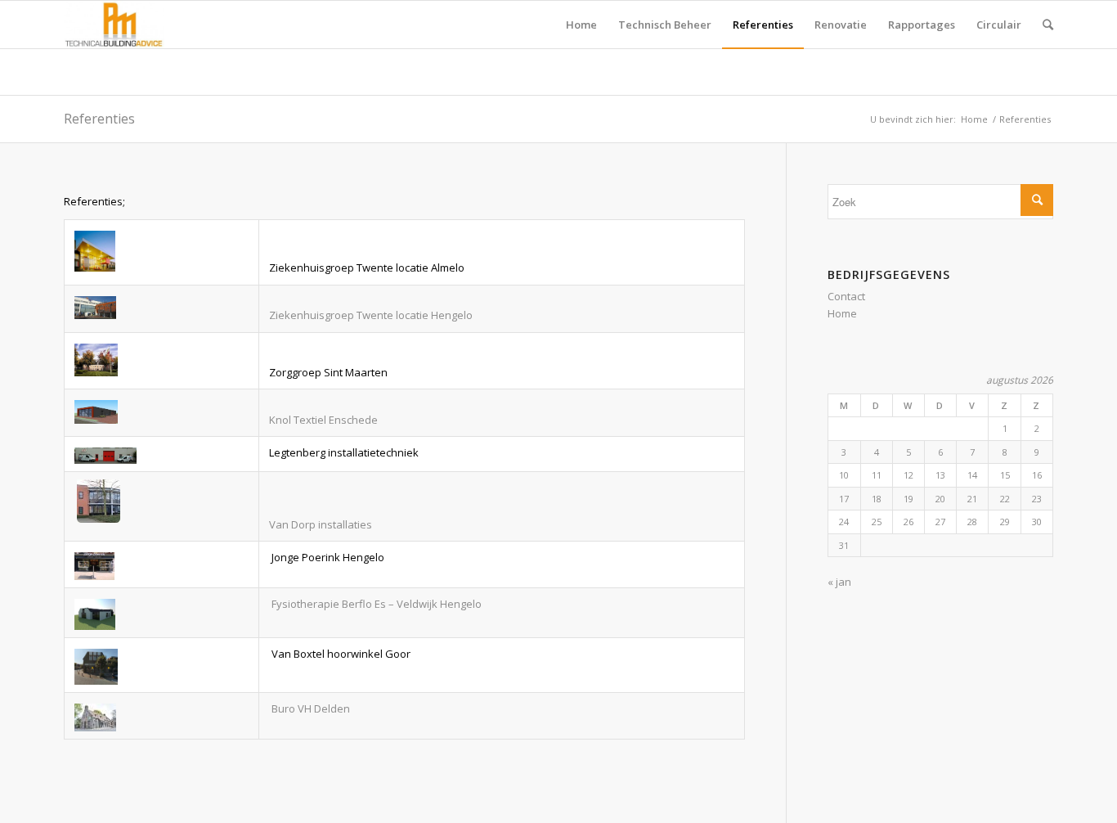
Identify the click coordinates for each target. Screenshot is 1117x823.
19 (908, 498)
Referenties (99, 119)
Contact (846, 296)
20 (940, 498)
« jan (839, 581)
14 (972, 475)
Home (974, 119)
